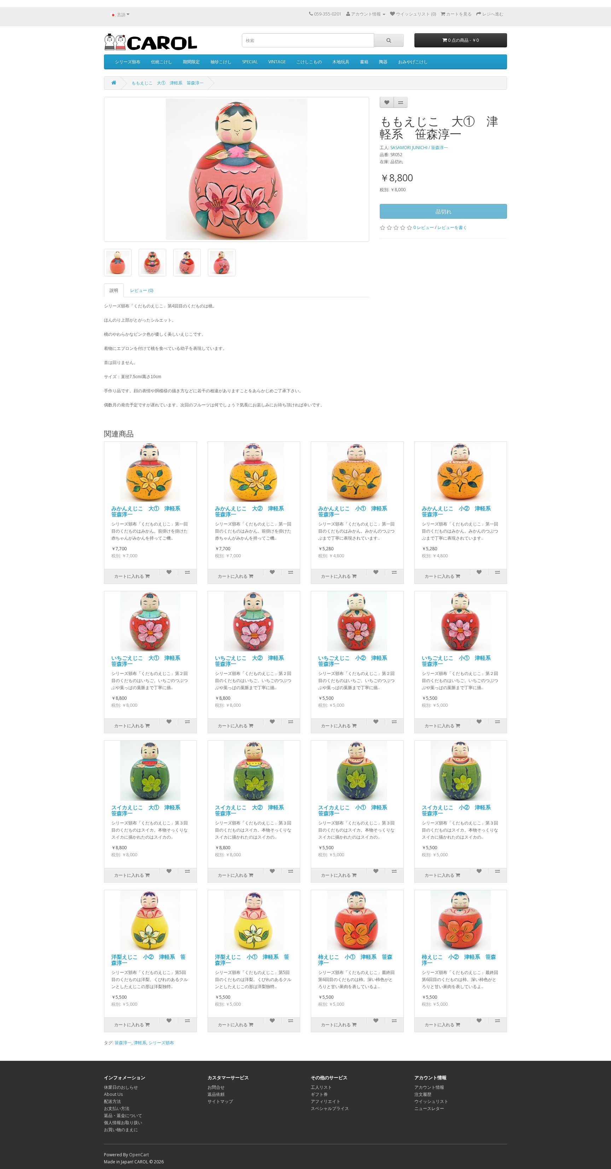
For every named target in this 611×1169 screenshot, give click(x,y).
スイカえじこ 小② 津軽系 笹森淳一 (459, 810)
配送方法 (112, 1101)
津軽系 (140, 1043)
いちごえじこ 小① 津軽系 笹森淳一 (459, 660)
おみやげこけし (413, 62)
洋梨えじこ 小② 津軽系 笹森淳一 (148, 959)
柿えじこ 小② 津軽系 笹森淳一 (459, 959)
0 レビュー (423, 227)
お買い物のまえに (121, 1130)
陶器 (383, 62)
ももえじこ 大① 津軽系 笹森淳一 (168, 83)
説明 (114, 290)
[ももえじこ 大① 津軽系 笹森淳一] (236, 169)
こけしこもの (309, 62)
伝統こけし (161, 62)
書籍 (364, 62)
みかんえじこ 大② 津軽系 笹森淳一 (252, 511)
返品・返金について (123, 1115)
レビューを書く (452, 227)
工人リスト (321, 1087)
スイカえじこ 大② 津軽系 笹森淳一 (252, 810)
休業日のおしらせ (121, 1087)
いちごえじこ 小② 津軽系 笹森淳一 (355, 660)
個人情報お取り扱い (123, 1123)
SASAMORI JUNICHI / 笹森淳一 (419, 148)
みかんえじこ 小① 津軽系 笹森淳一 (355, 511)
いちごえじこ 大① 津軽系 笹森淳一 (148, 660)
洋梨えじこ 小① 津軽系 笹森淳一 (252, 959)
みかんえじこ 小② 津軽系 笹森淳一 (459, 511)
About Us (113, 1094)
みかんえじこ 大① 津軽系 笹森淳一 (148, 511)
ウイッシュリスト (431, 1101)
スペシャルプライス (330, 1108)
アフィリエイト (326, 1101)
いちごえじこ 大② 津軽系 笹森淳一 (252, 660)
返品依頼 (216, 1094)
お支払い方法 (116, 1108)
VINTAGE (277, 62)
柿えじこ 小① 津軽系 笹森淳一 (355, 959)
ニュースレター (429, 1108)
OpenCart (139, 1155)
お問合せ (216, 1087)
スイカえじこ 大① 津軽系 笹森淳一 (148, 810)
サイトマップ (220, 1101)
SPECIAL (250, 62)
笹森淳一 (123, 1043)
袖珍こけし (221, 62)
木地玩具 (340, 62)
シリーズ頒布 (127, 62)
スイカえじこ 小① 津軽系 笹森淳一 (355, 810)
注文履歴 (422, 1094)
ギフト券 (319, 1094)
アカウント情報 (429, 1087)
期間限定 (191, 62)
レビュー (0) (141, 290)
